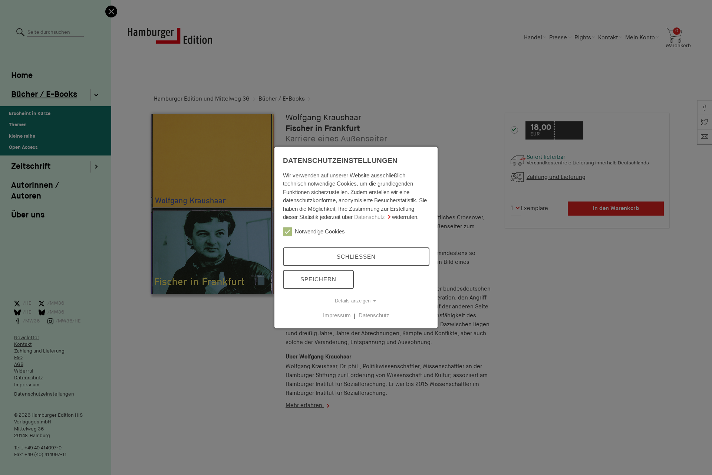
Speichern (318, 279)
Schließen (356, 256)
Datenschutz (369, 217)
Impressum (337, 315)
